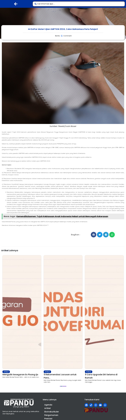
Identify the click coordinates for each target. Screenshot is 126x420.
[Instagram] (96, 405)
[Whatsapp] (105, 405)
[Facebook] (86, 405)
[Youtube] (100, 405)
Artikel (9, 372)
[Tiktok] (91, 405)
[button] (93, 234)
